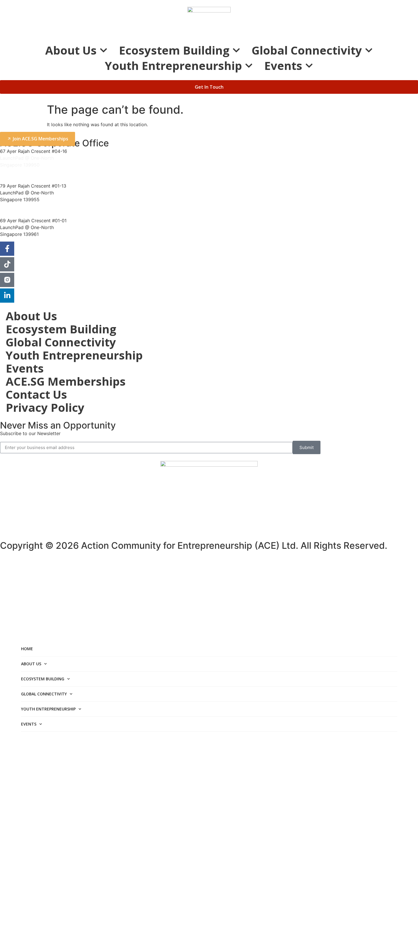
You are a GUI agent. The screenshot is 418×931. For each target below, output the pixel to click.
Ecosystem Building (174, 50)
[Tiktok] (7, 264)
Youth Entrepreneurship (173, 65)
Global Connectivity (307, 50)
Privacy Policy (45, 407)
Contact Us (36, 394)
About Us (71, 50)
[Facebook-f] (7, 249)
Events (283, 65)
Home (27, 648)
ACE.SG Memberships (66, 381)
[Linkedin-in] (7, 295)
